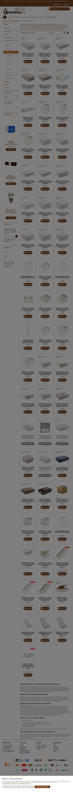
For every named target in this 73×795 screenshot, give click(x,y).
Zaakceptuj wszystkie (42, 786)
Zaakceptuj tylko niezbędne (12, 786)
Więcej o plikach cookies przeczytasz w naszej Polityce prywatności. (16, 783)
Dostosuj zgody (28, 786)
